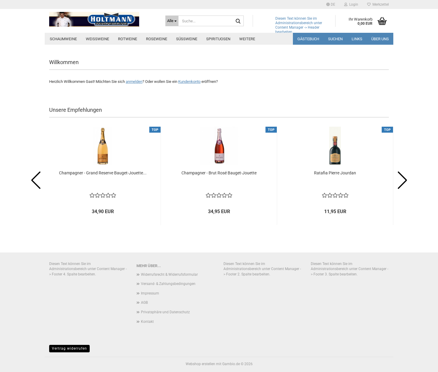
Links (357, 39)
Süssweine (186, 39)
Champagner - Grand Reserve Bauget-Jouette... (103, 172)
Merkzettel (380, 4)
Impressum (150, 293)
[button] (331, 4)
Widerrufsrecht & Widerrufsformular (169, 274)
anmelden (134, 81)
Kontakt (147, 322)
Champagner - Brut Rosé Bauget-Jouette (219, 172)
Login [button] (352, 4)
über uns (380, 39)
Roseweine (156, 39)
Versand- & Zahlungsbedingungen (168, 284)
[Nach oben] (422, 363)
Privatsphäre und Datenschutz (165, 312)
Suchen (335, 39)
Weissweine (97, 39)
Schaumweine (63, 39)
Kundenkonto (189, 81)
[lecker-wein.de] (102, 19)
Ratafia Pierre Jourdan (335, 172)
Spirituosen (218, 39)
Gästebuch (308, 39)
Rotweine (127, 39)
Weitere (247, 39)
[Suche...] (238, 21)
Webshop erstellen (200, 364)
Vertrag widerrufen (69, 348)
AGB (144, 302)
